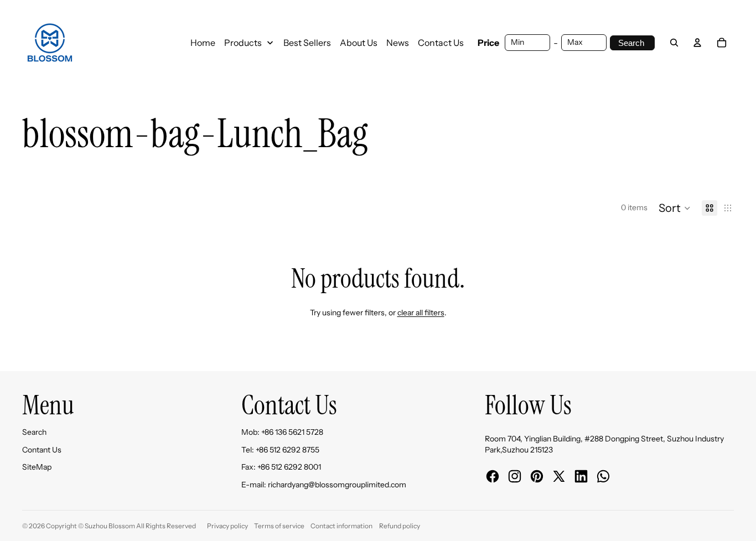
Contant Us (41, 450)
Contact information (341, 526)
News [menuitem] (397, 42)
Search (34, 432)
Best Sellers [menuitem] (307, 42)
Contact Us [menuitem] (441, 42)
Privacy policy (227, 526)
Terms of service (279, 526)
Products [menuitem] (243, 42)
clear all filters (420, 313)
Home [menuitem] (202, 42)
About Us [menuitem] (358, 42)
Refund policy (399, 526)
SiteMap (36, 467)
